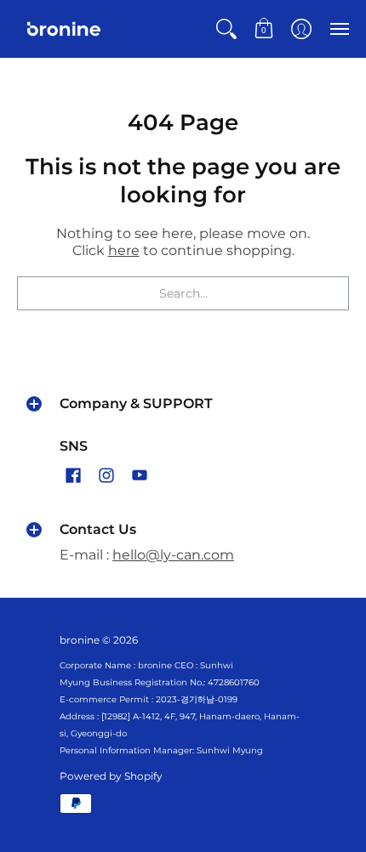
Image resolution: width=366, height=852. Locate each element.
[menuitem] (226, 29)
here (124, 250)
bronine (80, 639)
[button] (226, 29)
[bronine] (64, 29)
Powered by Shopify (111, 776)
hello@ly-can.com (173, 555)
